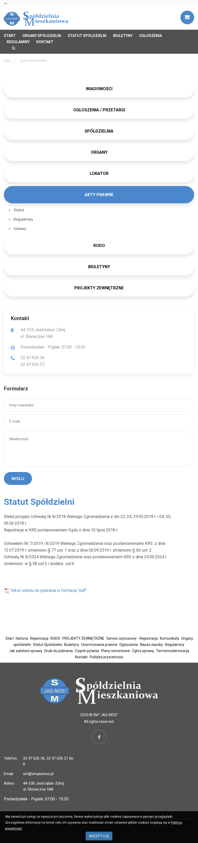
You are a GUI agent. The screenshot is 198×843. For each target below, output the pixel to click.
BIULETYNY (99, 266)
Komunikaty (169, 638)
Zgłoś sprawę (143, 651)
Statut (19, 210)
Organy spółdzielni (41, 36)
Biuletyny (123, 36)
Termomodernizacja (172, 651)
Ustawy (20, 228)
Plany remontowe (115, 651)
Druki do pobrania (58, 651)
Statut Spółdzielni (87, 36)
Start (10, 36)
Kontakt (44, 42)
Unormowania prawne (99, 645)
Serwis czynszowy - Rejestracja (132, 638)
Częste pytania (87, 651)
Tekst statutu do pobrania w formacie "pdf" (48, 590)
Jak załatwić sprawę (25, 651)
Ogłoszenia (150, 36)
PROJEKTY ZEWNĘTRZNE (99, 287)
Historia (22, 638)
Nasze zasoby (151, 645)
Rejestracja (39, 638)
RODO (55, 638)
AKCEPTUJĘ (99, 836)
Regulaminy (18, 42)
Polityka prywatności (106, 657)
